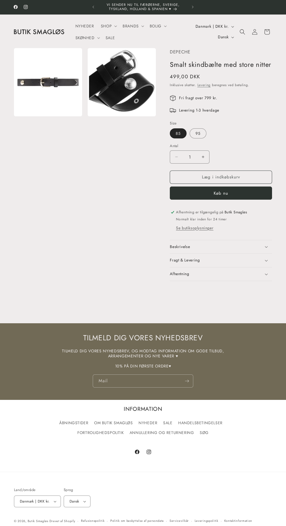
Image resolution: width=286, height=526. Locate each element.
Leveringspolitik (206, 520)
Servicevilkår (179, 520)
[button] (108, 26)
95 (198, 133)
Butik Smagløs (38, 521)
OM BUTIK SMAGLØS (113, 423)
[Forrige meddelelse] (93, 7)
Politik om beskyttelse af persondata (137, 520)
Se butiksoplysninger (194, 228)
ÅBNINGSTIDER (73, 423)
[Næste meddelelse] (193, 7)
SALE (167, 423)
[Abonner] (187, 381)
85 (178, 133)
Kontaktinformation (238, 520)
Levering (204, 85)
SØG (204, 432)
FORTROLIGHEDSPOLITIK (100, 432)
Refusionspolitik (92, 520)
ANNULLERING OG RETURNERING (162, 432)
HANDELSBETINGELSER (200, 423)
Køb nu (221, 193)
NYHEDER (148, 423)
